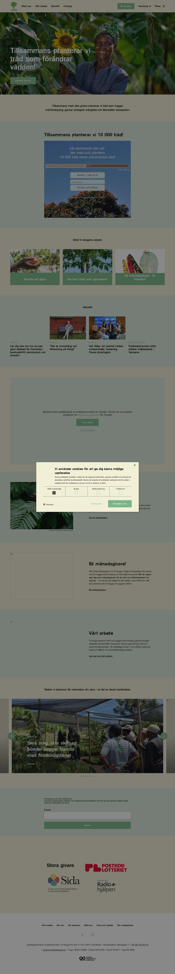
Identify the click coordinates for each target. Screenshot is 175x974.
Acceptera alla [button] (120, 504)
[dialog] (87, 487)
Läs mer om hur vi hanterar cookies (92, 483)
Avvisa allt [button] (96, 504)
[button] (48, 504)
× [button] (135, 465)
